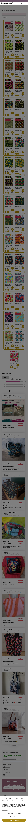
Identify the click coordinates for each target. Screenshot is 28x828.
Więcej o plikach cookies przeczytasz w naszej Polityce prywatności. (13, 809)
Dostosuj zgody (14, 816)
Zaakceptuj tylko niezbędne (14, 813)
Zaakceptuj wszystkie (14, 820)
